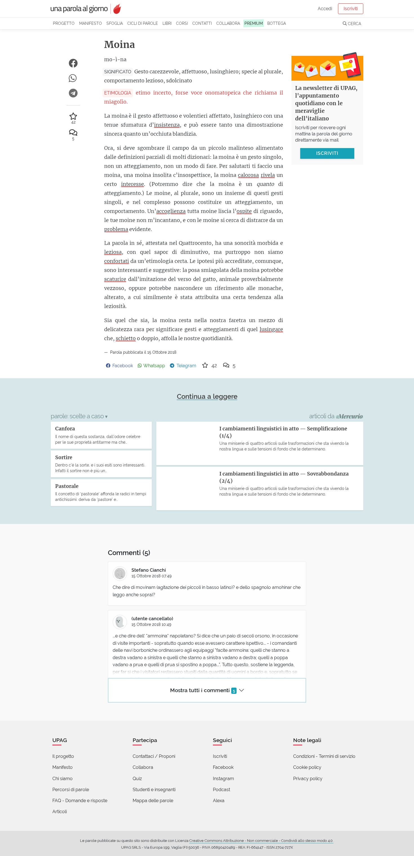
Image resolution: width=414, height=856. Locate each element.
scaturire (115, 279)
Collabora (228, 23)
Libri (167, 23)
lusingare (271, 329)
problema (116, 229)
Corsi (182, 23)
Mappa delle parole (153, 800)
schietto (126, 338)
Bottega (276, 23)
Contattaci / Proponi (154, 756)
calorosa (248, 175)
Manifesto (90, 23)
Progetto (64, 23)
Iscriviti (351, 8)
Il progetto (63, 756)
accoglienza (171, 211)
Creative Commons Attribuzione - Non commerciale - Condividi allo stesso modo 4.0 (261, 841)
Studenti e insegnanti (154, 789)
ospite (244, 211)
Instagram (223, 778)
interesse (132, 184)
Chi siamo (62, 778)
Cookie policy (307, 767)
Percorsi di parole (70, 789)
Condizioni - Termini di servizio (324, 756)
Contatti (202, 23)
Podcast (221, 789)
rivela (268, 175)
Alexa (218, 800)
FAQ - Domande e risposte (79, 800)
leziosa (113, 252)
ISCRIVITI (327, 153)
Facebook (223, 767)
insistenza (167, 125)
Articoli (59, 811)
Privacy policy (307, 778)
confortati (116, 261)
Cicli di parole (142, 23)
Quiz (137, 778)
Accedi (325, 8)
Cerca (354, 23)
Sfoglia (114, 23)
